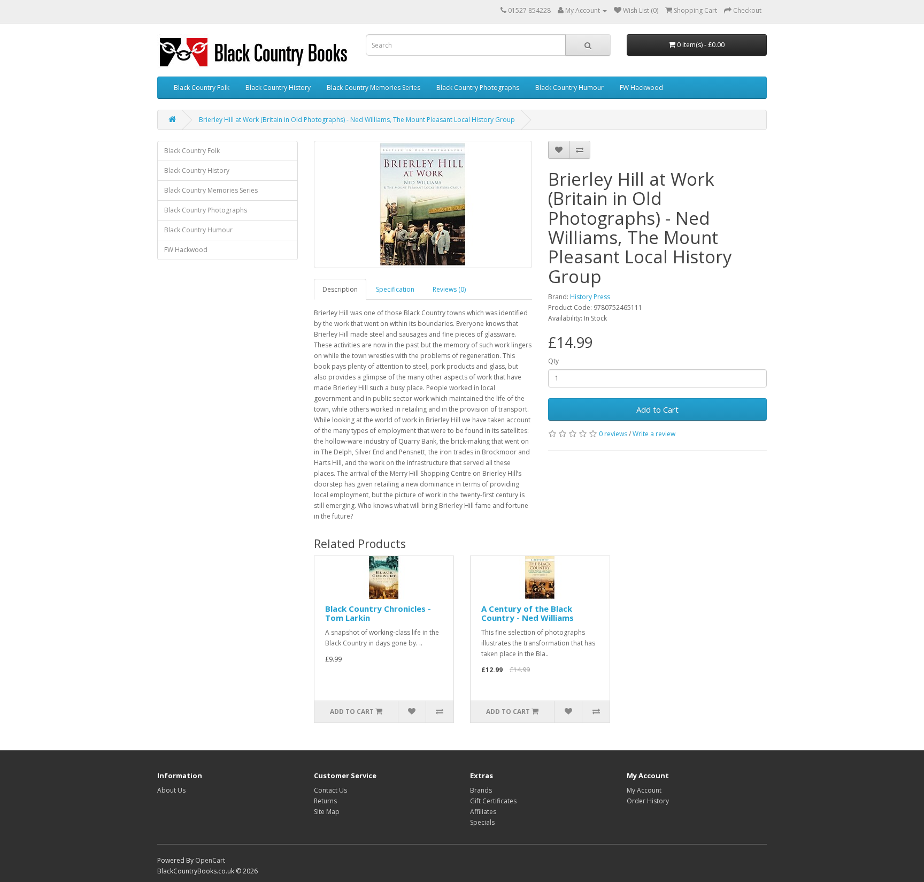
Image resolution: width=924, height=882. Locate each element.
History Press (590, 296)
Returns (325, 800)
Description (340, 289)
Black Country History (278, 87)
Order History (648, 800)
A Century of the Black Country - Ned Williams (527, 613)
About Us (171, 790)
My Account (644, 790)
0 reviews (613, 433)
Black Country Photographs (477, 87)
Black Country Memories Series (373, 87)
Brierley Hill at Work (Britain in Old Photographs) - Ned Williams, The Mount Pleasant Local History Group (357, 119)
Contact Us (330, 790)
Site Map (327, 811)
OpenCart (210, 860)
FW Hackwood (641, 87)
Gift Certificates (493, 800)
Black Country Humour (569, 87)
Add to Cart (657, 409)
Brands (481, 790)
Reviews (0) (449, 289)
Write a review (654, 433)
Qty (553, 361)
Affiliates (483, 811)
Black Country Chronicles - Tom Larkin (378, 613)
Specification (395, 289)
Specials (482, 822)
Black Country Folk (201, 87)
